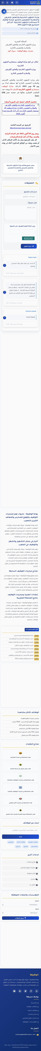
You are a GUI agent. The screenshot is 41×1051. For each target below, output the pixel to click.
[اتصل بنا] (12, 2)
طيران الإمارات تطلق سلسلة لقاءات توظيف (23, 642)
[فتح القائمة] (3, 2)
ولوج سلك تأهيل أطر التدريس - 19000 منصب (25, 722)
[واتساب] (37, 991)
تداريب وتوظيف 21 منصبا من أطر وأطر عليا (23, 639)
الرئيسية (34, 1003)
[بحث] (17, 2)
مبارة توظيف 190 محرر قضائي (30, 735)
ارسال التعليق (27, 246)
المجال (37, 901)
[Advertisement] (20, 420)
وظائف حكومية (32, 1007)
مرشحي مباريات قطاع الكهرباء (30, 718)
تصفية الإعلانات (19, 918)
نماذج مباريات (31, 862)
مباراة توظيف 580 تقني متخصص (29, 728)
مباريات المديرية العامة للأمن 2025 (29, 725)
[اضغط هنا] (20, 114)
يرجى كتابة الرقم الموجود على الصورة (22, 226)
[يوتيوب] (14, 991)
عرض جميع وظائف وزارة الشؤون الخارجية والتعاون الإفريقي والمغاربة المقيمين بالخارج (20, 168)
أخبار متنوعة (31, 873)
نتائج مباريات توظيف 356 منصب (26, 652)
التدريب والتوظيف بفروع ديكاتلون (26, 646)
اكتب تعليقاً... (32, 203)
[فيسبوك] (31, 991)
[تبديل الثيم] (7, 2)
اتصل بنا (32, 885)
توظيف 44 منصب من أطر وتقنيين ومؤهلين (23, 656)
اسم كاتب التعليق (30, 192)
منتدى (33, 879)
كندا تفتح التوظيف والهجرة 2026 (26, 659)
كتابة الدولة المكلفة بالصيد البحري (26, 636)
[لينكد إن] (20, 991)
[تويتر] (25, 991)
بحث (20, 836)
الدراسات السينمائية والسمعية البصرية (24, 649)
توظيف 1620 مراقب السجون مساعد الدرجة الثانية (24, 732)
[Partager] (3, 11)
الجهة (37, 909)
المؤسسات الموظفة (30, 1022)
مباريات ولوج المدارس (27, 868)
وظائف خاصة (32, 1010)
